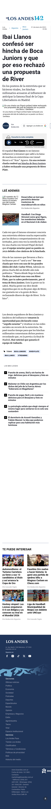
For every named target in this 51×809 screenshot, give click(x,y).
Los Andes (4, 28)
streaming (22, 355)
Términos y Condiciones (16, 749)
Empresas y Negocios (15, 714)
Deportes (15, 28)
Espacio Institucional (14, 731)
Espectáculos (11, 703)
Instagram (12, 656)
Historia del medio (13, 759)
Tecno (8, 724)
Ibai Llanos (10, 355)
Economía (10, 689)
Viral (7, 728)
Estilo (8, 717)
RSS (7, 756)
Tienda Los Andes (13, 742)
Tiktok (18, 656)
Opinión (9, 710)
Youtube (29, 656)
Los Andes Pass (12, 738)
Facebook (7, 656)
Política (9, 686)
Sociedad (9, 693)
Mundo (9, 707)
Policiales (10, 696)
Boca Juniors (20, 351)
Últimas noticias (12, 682)
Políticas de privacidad (15, 752)
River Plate (34, 351)
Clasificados (11, 745)
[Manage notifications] (45, 798)
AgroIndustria (11, 721)
